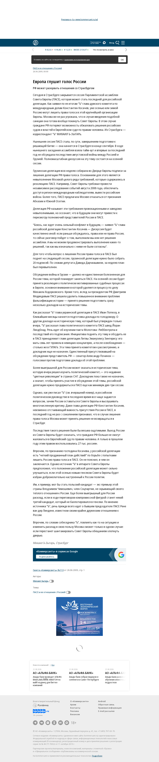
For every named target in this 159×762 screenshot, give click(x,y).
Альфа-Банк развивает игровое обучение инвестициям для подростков (120, 679)
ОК (122, 59)
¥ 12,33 (67, 49)
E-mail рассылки (106, 711)
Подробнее (97, 755)
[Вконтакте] (41, 722)
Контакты (75, 707)
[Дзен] (47, 722)
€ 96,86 (58, 49)
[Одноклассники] (54, 722)
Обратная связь (106, 704)
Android (102, 701)
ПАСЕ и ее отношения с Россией (47, 68)
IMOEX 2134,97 (80, 49)
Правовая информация (110, 707)
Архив (73, 704)
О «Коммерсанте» (79, 701)
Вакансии (75, 714)
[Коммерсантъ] (35, 42)
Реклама (74, 711)
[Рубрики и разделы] (123, 42)
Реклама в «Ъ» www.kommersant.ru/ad (79, 19)
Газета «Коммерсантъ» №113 (48, 570)
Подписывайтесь (46, 556)
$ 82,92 (48, 49)
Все (53, 665)
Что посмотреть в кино (103, 49)
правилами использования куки (77, 59)
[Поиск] (117, 42)
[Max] (66, 722)
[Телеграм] (35, 722)
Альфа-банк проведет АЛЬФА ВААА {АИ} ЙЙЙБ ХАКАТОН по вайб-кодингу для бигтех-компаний (47, 681)
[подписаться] (52, 581)
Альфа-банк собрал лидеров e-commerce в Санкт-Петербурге (84, 678)
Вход (111, 42)
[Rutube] (60, 722)
